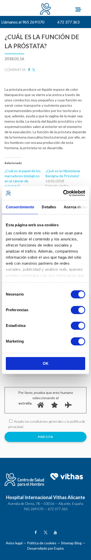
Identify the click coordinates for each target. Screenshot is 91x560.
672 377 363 (68, 21)
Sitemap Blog (71, 543)
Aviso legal (14, 543)
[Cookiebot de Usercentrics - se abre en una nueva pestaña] (64, 193)
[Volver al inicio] (45, 9)
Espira (59, 548)
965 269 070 (33, 509)
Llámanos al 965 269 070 (22, 21)
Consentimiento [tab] (20, 207)
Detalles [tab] (49, 207)
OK (46, 363)
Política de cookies (41, 543)
